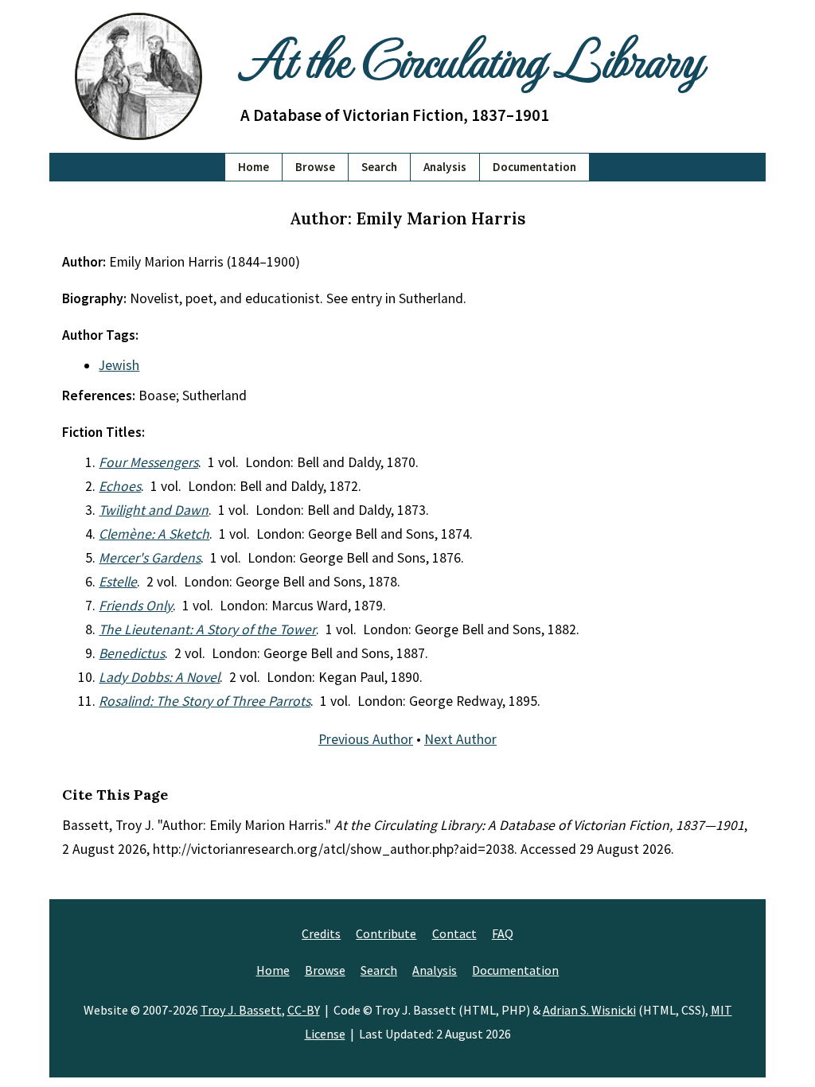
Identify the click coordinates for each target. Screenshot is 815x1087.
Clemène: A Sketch (154, 534)
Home (253, 166)
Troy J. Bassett (241, 1010)
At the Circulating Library (471, 56)
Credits (321, 933)
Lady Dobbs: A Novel (159, 677)
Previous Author (365, 739)
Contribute (386, 933)
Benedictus (132, 653)
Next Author (460, 739)
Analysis (444, 166)
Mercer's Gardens (150, 558)
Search (379, 166)
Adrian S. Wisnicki (589, 1010)
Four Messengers (148, 462)
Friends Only (136, 605)
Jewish (119, 365)
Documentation (534, 166)
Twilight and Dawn (154, 510)
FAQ (502, 933)
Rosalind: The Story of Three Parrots (204, 701)
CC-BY (303, 1010)
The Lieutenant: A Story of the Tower (207, 629)
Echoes (120, 486)
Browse (315, 166)
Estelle (118, 581)
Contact (454, 933)
